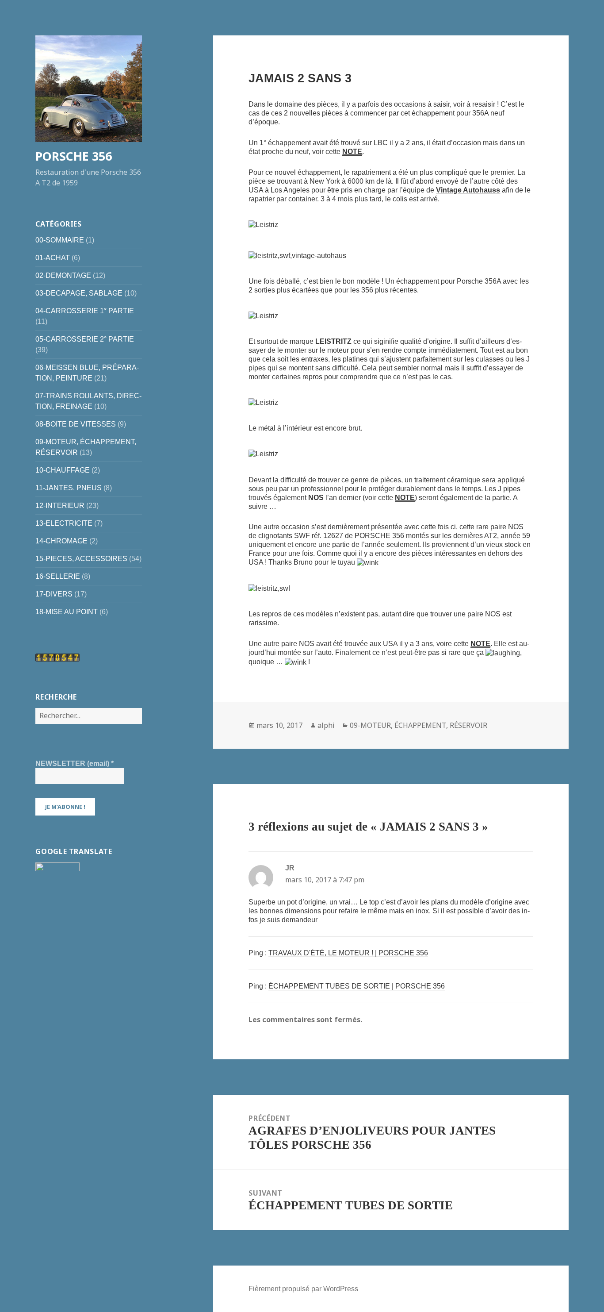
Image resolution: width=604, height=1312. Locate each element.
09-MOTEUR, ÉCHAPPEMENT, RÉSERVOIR (418, 725)
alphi (326, 725)
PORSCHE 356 (73, 156)
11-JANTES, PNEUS (68, 488)
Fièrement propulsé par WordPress (303, 1289)
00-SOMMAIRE (59, 240)
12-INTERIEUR (59, 505)
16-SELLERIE (57, 576)
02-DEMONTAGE (63, 275)
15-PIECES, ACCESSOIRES (81, 558)
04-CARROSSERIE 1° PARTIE (84, 311)
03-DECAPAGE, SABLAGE (78, 293)
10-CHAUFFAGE (62, 470)
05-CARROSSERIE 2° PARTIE (84, 339)
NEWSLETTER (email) (74, 763)
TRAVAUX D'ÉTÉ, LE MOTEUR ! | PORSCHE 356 (348, 953)
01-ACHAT (52, 258)
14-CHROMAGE (61, 541)
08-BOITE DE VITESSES (75, 424)
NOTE (352, 151)
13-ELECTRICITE (63, 523)
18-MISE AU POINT (66, 612)
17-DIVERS (54, 594)
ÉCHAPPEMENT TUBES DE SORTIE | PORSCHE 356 (356, 986)
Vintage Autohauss (468, 190)
